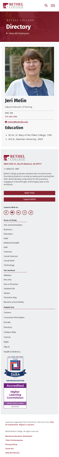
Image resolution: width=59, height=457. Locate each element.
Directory (8, 327)
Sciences (8, 251)
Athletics (7, 275)
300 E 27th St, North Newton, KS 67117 (22, 163)
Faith (6, 238)
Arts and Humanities (13, 225)
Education (8, 233)
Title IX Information (14, 440)
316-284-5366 (11, 116)
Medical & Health (11, 242)
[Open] (53, 5)
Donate (7, 322)
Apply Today (29, 193)
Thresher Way (10, 297)
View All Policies (12, 453)
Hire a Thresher (11, 284)
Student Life (9, 288)
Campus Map (10, 332)
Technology (9, 265)
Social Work (9, 260)
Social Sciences (11, 256)
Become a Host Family (14, 302)
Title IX (7, 346)
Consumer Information (14, 317)
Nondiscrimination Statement (18, 436)
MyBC (6, 341)
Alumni (7, 293)
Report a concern (26, 424)
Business (8, 229)
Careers (7, 312)
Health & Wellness (12, 351)
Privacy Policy (11, 444)
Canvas (7, 337)
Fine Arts (8, 279)
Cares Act (9, 448)
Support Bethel (29, 199)
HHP (6, 247)
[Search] (46, 5)
